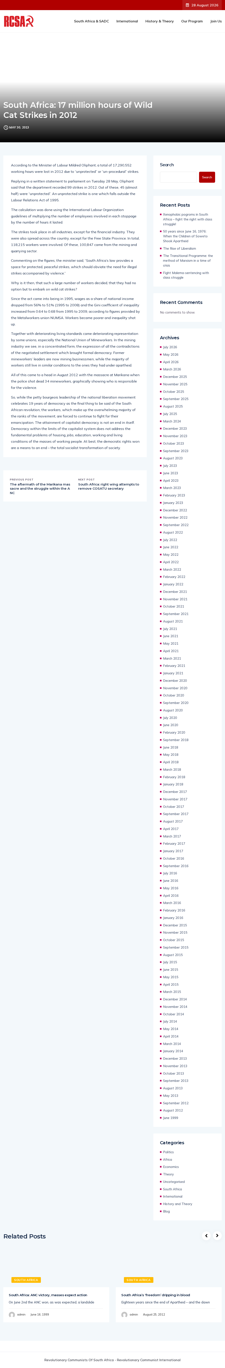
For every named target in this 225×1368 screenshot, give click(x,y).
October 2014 (173, 1014)
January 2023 (173, 503)
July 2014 (170, 1021)
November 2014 (175, 1007)
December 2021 (175, 592)
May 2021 (170, 643)
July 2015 (170, 962)
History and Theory (177, 1204)
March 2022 (172, 569)
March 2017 (172, 836)
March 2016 (172, 903)
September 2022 (176, 525)
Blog (166, 1211)
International (127, 21)
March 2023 (172, 488)
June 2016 (170, 881)
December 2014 (175, 999)
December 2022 (175, 510)
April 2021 (171, 651)
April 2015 (171, 984)
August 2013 (173, 1088)
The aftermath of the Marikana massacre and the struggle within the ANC (40, 488)
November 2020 (175, 688)
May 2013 (170, 1096)
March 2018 (172, 769)
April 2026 (171, 362)
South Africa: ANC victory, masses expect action (48, 1295)
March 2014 (172, 1044)
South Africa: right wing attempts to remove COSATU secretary (108, 486)
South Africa (172, 1189)
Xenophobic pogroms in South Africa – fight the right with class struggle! (187, 219)
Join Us (216, 21)
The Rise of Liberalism (179, 248)
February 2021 (174, 666)
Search (167, 164)
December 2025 (175, 377)
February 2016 (174, 910)
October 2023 (173, 443)
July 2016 (170, 873)
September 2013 (176, 1081)
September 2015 (176, 947)
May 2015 (170, 977)
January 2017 (173, 851)
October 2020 (173, 695)
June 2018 (170, 747)
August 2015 (173, 955)
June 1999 (170, 1118)
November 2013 (175, 1066)
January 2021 (173, 673)
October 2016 (173, 858)
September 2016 (176, 866)
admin (21, 1314)
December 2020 (175, 681)
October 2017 (173, 807)
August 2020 (173, 710)
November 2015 (175, 932)
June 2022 (170, 547)
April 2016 (171, 895)
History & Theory (159, 21)
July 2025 (170, 414)
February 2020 (174, 732)
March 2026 (172, 369)
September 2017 (176, 814)
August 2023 (173, 458)
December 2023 (175, 428)
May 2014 (170, 1029)
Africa (167, 1159)
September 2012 (176, 1103)
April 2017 (171, 829)
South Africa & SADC (91, 21)
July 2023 (170, 466)
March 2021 (172, 658)
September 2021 (176, 614)
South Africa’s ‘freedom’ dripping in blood (155, 1295)
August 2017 (173, 821)
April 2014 (171, 1036)
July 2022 (170, 540)
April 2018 (171, 762)
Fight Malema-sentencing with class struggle (186, 275)
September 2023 (176, 451)
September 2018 (176, 740)
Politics (168, 1152)
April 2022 (171, 562)
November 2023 (175, 436)
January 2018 (173, 784)
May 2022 (170, 554)
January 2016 (173, 918)
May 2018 (170, 755)
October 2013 (173, 1073)
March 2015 (172, 992)
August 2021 (173, 621)
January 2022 (173, 584)
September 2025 (176, 399)
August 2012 (173, 1110)
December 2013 (175, 1058)
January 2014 (173, 1051)
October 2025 (173, 392)
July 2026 (170, 347)
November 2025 (175, 384)
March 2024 (172, 421)
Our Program (192, 21)
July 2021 (170, 629)
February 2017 (174, 843)
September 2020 (176, 703)
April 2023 (171, 480)
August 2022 (173, 532)
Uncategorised (174, 1182)
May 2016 (170, 888)
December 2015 (175, 925)
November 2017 (175, 799)
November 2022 (175, 517)
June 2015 (170, 969)
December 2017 (175, 792)
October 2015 (173, 940)
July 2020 (170, 718)
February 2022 (174, 577)
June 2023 (170, 473)
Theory (168, 1174)
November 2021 (175, 599)
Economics (171, 1167)
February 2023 (174, 495)
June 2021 (170, 636)
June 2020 (170, 725)
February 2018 (174, 777)
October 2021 (173, 606)
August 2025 (173, 406)
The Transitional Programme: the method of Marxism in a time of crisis (188, 260)
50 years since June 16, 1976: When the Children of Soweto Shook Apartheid (185, 236)
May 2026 (170, 354)
